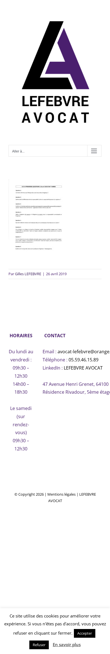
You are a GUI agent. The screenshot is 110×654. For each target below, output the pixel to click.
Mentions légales (61, 494)
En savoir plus (67, 644)
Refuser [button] (39, 644)
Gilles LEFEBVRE (28, 273)
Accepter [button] (84, 633)
